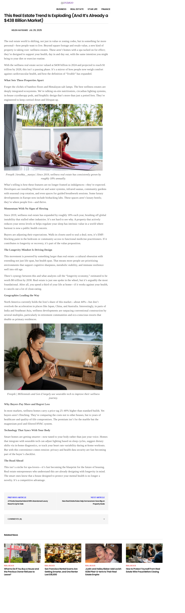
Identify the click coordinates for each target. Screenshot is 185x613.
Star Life (92, 9)
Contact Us (86, 597)
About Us (73, 597)
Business (61, 9)
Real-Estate (9, 565)
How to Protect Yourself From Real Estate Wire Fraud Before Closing (143, 570)
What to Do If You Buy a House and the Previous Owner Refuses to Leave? (21, 571)
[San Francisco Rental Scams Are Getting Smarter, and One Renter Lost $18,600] (63, 553)
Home (97, 597)
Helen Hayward (20, 30)
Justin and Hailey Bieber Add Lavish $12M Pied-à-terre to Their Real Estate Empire (103, 571)
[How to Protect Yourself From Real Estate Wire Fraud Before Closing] (144, 553)
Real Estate (77, 9)
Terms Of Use (108, 597)
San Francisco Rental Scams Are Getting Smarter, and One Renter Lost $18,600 (61, 571)
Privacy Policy (58, 597)
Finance (105, 9)
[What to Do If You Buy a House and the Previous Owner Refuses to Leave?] (22, 553)
